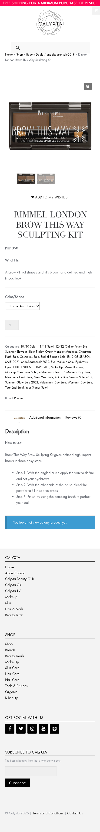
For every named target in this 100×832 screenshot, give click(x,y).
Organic (11, 692)
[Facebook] (9, 729)
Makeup (11, 597)
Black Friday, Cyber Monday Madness (52, 352)
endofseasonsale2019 (61, 55)
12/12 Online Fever (68, 346)
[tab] (19, 417)
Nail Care (12, 680)
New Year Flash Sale (18, 377)
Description (19, 417)
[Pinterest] (54, 729)
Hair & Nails (14, 609)
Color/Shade (14, 297)
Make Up (57, 367)
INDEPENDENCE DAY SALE (31, 367)
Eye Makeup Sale (62, 362)
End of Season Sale (53, 357)
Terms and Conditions (48, 813)
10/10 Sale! (28, 346)
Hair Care (12, 674)
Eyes (8, 367)
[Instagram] (32, 729)
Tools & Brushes (16, 686)
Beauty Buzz (14, 615)
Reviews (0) (74, 417)
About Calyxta (15, 573)
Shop (19, 55)
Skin (8, 603)
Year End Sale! (14, 387)
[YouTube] (43, 729)
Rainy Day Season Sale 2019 (74, 377)
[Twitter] (21, 729)
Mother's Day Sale (78, 372)
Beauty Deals (34, 55)
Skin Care (12, 668)
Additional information (45, 417)
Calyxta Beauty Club (19, 579)
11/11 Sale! (46, 346)
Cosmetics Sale (29, 357)
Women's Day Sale (80, 382)
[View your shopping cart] (96, 10)
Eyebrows (81, 362)
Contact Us (75, 813)
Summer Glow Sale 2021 (21, 382)
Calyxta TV (13, 591)
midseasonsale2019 (52, 372)
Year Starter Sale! (37, 387)
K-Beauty (11, 698)
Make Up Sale (73, 367)
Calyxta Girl (13, 585)
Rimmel (18, 398)
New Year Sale (43, 377)
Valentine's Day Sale (53, 382)
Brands (10, 650)
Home (9, 55)
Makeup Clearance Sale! (21, 372)
